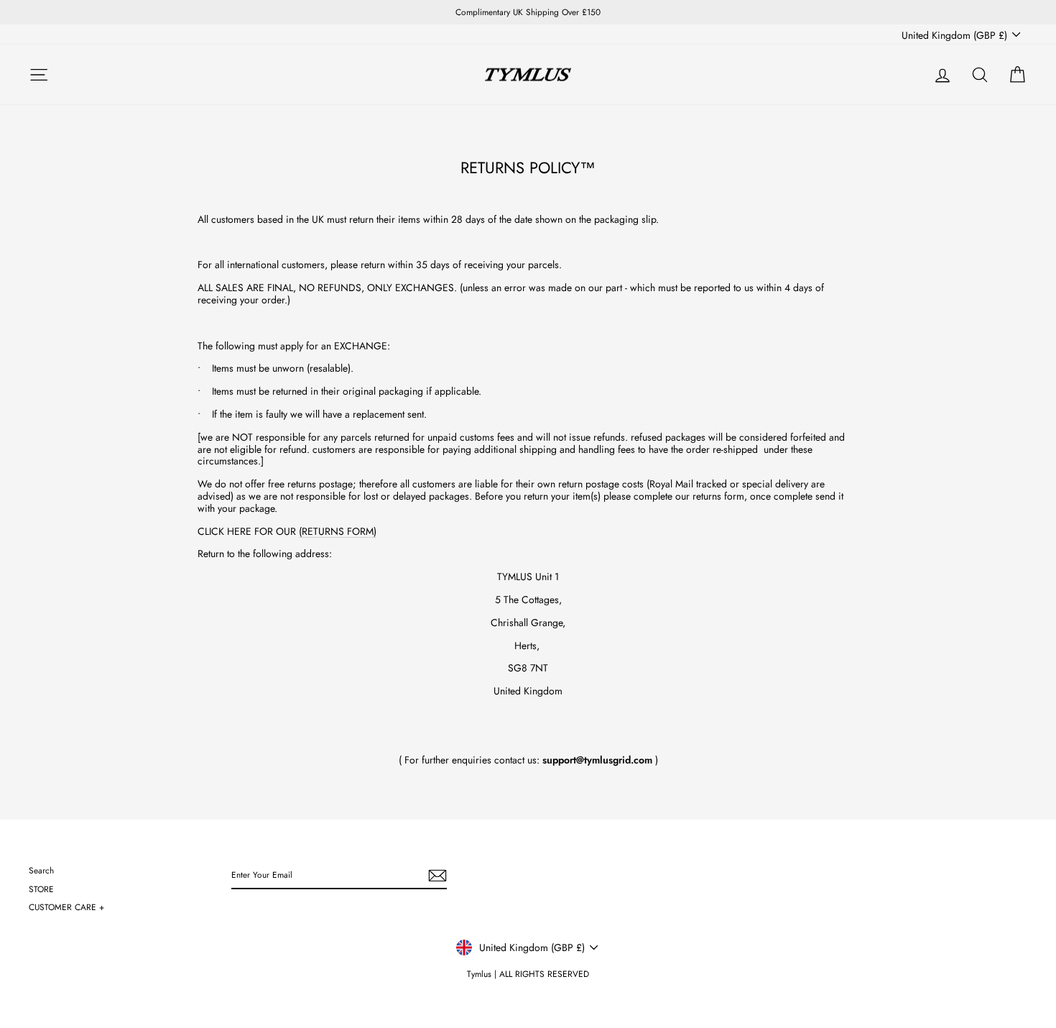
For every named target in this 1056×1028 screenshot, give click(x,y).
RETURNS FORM (338, 531)
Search (41, 870)
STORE (41, 889)
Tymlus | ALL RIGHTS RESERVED (528, 974)
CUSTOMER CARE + (66, 907)
